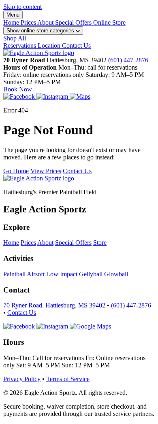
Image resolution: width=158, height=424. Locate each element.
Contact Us (76, 45)
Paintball (14, 274)
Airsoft (36, 274)
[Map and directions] (90, 326)
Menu (12, 15)
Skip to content (22, 6)
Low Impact (61, 274)
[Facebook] (19, 96)
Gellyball (90, 274)
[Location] (80, 96)
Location (50, 45)
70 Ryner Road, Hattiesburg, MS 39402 (54, 305)
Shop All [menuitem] (14, 38)
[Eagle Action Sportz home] (38, 178)
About (46, 22)
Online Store (109, 22)
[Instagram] (53, 96)
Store (100, 242)
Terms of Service (68, 378)
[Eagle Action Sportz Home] (38, 52)
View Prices (45, 170)
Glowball (116, 274)
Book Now (17, 89)
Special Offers (74, 22)
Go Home (16, 170)
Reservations (20, 45)
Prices (29, 22)
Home (12, 22)
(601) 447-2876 (128, 60)
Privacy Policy (22, 378)
